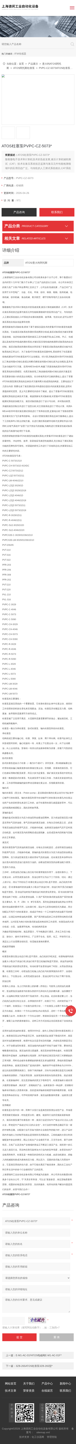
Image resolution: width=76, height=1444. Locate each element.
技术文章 (10, 1390)
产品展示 (33, 63)
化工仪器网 (38, 1437)
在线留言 (47, 1390)
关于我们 (28, 1383)
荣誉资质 (28, 1390)
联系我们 (57, 212)
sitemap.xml (43, 1432)
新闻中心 (65, 1383)
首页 (21, 63)
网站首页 (10, 1383)
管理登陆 (52, 1437)
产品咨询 (19, 212)
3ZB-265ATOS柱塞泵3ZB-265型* (34, 1366)
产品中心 (47, 1383)
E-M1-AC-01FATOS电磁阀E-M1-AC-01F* (39, 1355)
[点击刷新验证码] (37, 1320)
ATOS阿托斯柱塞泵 (24, 68)
